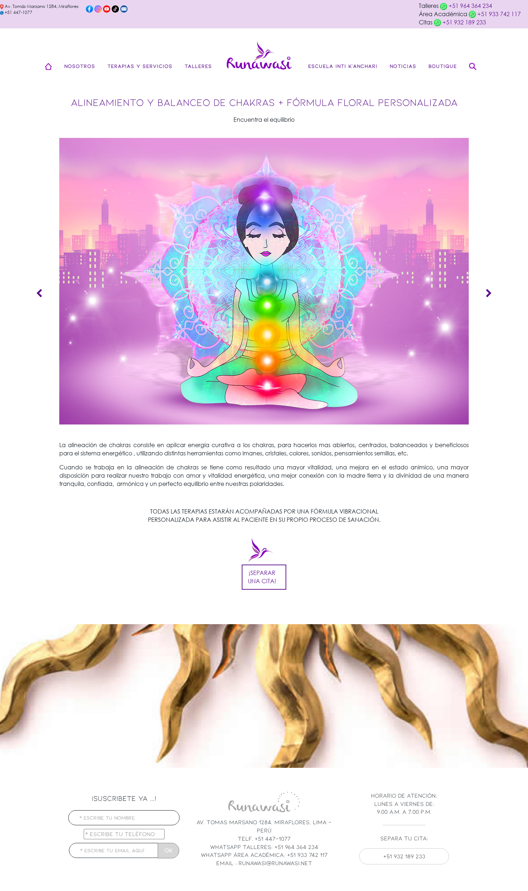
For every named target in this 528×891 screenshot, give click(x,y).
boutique (443, 66)
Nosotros (79, 66)
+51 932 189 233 (463, 22)
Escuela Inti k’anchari (343, 66)
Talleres (198, 66)
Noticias (403, 66)
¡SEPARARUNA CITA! (262, 577)
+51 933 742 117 (498, 14)
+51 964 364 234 (469, 5)
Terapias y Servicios (139, 66)
